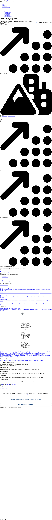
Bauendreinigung (7, 13)
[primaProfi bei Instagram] (26, 518)
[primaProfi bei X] (26, 459)
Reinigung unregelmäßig (27, 353)
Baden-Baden (33, 360)
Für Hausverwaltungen (18, 352)
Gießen (20, 360)
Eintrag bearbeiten (4, 116)
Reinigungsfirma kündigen (20, 355)
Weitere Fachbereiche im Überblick (26, 404)
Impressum (27, 399)
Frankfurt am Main (3, 360)
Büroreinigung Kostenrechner (33, 352)
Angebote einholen (26, 351)
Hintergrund (39, 399)
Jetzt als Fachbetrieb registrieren (8, 384)
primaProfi (2, 0)
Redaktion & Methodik (18, 400)
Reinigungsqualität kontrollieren (36, 353)
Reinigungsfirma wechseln (28, 355)
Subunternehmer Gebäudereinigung (33, 354)
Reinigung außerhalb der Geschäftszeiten (9, 353)
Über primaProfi (33, 399)
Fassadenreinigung (7, 15)
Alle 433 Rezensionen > (25, 347)
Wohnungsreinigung (7, 12)
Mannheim (10, 360)
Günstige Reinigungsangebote (42, 351)
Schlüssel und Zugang (24, 354)
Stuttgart (29, 360)
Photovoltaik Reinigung (8, 16)
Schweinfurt (26, 360)
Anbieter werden (35, 400)
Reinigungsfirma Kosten (33, 351)
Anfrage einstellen (3, 387)
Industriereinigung (7, 9)
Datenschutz (13, 399)
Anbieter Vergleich (20, 351)
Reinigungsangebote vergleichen (10, 352)
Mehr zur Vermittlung (26, 394)
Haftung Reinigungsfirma (7, 354)
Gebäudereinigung (25, 309)
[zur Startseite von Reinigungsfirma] (0, 117)
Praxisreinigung (4, 6)
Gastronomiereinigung (6, 7)
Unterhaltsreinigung (25, 352)
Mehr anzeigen (18, 356)
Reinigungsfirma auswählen (12, 351)
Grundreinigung (7, 14)
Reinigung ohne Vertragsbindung (10, 356)
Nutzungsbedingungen (20, 399)
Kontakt (29, 400)
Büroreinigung (4, 5)
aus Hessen (2, 115)
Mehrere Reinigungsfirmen (37, 355)
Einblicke (24, 400)
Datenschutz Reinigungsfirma (16, 354)
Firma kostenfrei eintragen (11, 116)
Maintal (7, 360)
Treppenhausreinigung (8, 11)
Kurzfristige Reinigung (19, 353)
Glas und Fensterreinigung (8, 10)
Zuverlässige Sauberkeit (4, 351)
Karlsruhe (23, 360)
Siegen (37, 360)
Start (3, 4)
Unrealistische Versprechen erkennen (10, 355)
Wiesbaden (14, 360)
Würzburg (17, 360)
